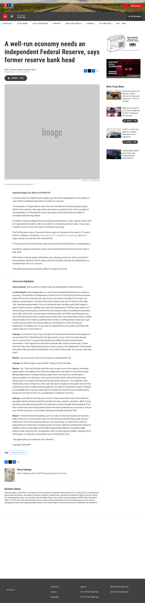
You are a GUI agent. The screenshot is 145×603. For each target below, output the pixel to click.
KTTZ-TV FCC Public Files (89, 597)
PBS (118, 23)
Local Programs (40, 23)
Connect (90, 23)
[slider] (15, 16)
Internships (55, 597)
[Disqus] (72, 548)
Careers (53, 592)
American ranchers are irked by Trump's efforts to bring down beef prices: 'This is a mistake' (131, 96)
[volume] (12, 16)
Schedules (7, 23)
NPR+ (124, 23)
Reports (83, 587)
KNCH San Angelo (74, 23)
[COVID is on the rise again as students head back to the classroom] (113, 133)
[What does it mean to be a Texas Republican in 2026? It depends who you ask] (113, 112)
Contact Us (55, 587)
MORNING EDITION (19, 453)
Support (57, 23)
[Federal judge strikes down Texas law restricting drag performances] (113, 154)
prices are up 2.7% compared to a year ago (58, 235)
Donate (136, 6)
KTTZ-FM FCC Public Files (90, 592)
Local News (22, 23)
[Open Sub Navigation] (14, 23)
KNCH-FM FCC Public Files (119, 587)
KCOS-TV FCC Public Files (119, 592)
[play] (5, 16)
